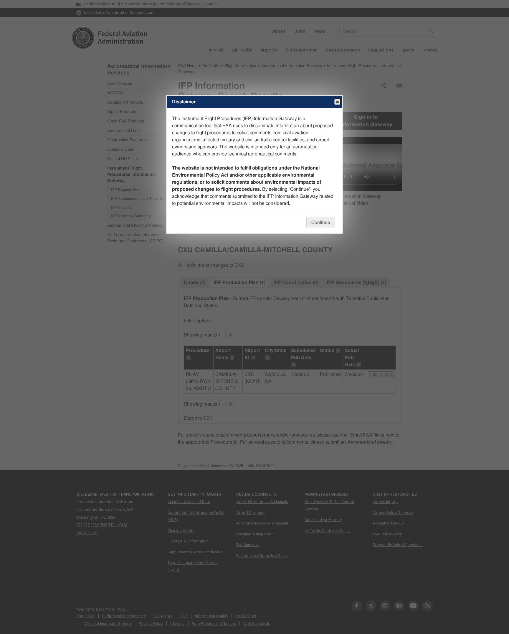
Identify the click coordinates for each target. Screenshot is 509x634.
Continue (320, 222)
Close (337, 102)
